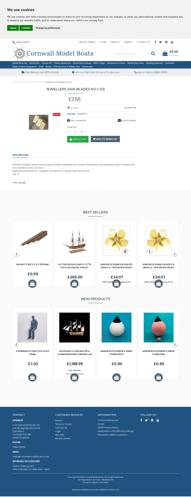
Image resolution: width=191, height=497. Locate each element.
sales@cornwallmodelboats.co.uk (31, 456)
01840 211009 (19, 447)
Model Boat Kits (20, 63)
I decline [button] (26, 28)
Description (20, 155)
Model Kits (34, 63)
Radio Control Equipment (24, 66)
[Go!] (153, 53)
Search (128, 42)
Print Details (19, 182)
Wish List (115, 42)
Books (48, 66)
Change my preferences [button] (48, 28)
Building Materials (154, 63)
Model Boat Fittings (82, 63)
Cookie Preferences (108, 420)
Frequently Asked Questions (112, 434)
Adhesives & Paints (116, 63)
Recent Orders (87, 42)
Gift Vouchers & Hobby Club (67, 66)
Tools (40, 66)
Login (103, 42)
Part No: (71, 113)
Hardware (169, 63)
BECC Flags (99, 63)
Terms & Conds (63, 424)
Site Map (59, 434)
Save (58, 114)
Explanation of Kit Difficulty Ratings (115, 431)
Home (15, 82)
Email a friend (128, 120)
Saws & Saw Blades (35, 82)
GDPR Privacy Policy (108, 427)
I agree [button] (13, 28)
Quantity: (72, 127)
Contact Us (143, 42)
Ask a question (78, 120)
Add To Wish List (106, 139)
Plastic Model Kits (62, 63)
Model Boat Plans (135, 63)
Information (87, 66)
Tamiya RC (47, 63)
